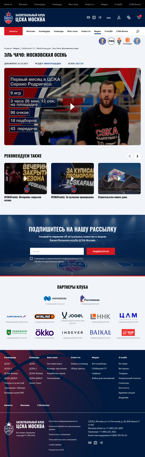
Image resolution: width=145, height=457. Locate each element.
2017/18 (79, 63)
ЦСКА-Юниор (11, 373)
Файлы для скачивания (103, 378)
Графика (96, 373)
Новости (89, 4)
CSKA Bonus (135, 4)
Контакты (124, 387)
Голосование (53, 378)
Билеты (8, 4)
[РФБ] (111, 41)
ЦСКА (7, 363)
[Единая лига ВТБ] (102, 41)
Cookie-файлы (55, 444)
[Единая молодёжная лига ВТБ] (137, 41)
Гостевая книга (54, 363)
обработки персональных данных (49, 261)
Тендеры (123, 373)
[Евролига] (127, 41)
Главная (8, 48)
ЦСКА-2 (8, 368)
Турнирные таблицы (14, 387)
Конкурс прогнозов (57, 368)
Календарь (39, 4)
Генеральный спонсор (130, 378)
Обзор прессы (78, 368)
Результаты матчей (14, 383)
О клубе (118, 4)
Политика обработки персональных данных (64, 428)
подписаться (101, 251)
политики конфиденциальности (67, 258)
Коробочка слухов (56, 373)
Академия (123, 397)
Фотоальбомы (99, 363)
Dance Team (35, 383)
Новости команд (79, 363)
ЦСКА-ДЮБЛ (10, 378)
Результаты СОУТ (56, 449)
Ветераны (124, 368)
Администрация (127, 392)
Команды (57, 4)
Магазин (23, 4)
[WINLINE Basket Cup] (119, 41)
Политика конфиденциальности (63, 421)
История (123, 363)
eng (109, 17)
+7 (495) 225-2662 (107, 431)
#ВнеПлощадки (44, 48)
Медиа (104, 4)
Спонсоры (124, 383)
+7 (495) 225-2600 (114, 428)
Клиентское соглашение (60, 434)
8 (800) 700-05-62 (118, 435)
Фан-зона (73, 4)
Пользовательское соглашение (63, 439)
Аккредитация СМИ (14, 392)
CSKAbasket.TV (28, 48)
